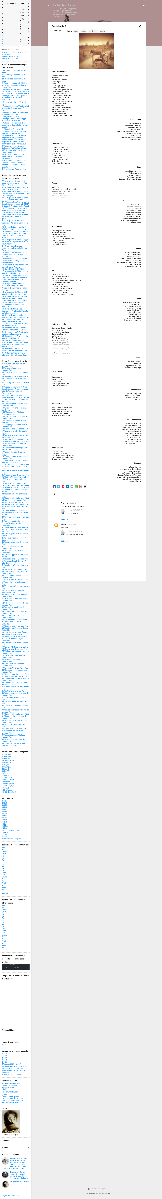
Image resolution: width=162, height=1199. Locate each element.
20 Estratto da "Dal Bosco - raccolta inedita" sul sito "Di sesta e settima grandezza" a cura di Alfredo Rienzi (15, 91)
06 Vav (4, 811)
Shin (3, 889)
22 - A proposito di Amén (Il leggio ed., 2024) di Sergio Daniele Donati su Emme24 (15, 242)
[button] (140, 26)
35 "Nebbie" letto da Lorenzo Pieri (15, 502)
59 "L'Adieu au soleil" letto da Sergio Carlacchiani (13, 591)
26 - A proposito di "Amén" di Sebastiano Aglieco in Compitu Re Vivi (15, 223)
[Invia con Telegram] (72, 487)
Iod (3, 866)
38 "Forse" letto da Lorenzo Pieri (14, 511)
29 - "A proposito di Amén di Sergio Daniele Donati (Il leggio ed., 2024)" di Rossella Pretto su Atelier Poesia (16, 204)
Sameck (5, 877)
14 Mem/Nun (7, 782)
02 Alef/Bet (6, 756)
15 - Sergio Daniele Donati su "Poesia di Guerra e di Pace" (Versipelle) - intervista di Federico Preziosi (15, 287)
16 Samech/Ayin (8, 786)
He (3, 856)
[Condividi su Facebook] (54, 487)
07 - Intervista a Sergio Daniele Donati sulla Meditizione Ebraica (14, 329)
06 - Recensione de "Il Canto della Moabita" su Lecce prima (15, 333)
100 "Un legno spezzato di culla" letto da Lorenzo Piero (14, 421)
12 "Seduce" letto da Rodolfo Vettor (15, 429)
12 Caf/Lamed (7, 777)
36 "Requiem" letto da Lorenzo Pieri (15, 504)
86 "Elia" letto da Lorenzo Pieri (13, 691)
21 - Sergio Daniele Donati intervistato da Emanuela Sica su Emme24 (14, 248)
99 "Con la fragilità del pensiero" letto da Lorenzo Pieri (14, 744)
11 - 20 (4, 1056)
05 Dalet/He (6, 763)
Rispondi (64, 520)
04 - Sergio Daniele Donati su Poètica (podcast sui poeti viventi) (15, 341)
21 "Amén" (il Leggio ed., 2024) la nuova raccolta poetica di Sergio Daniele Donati (14, 85)
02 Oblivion (6, 54)
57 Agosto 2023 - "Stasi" (11, 1064)
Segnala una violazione (10, 1196)
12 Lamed (5, 824)
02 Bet (4, 803)
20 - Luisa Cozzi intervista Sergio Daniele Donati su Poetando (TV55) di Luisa (15, 254)
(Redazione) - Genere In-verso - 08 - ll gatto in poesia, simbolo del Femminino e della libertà (19, 1175)
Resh (4, 887)
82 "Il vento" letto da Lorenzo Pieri (15, 676)
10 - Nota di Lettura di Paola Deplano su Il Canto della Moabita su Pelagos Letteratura (15, 311)
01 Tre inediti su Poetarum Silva (14, 169)
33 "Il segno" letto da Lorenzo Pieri (15, 498)
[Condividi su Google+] (63, 487)
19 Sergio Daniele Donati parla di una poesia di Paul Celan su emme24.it (14, 98)
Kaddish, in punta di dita (11, 1086)
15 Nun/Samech (8, 784)
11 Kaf (4, 822)
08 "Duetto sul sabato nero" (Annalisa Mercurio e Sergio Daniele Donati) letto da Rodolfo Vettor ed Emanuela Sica (15, 398)
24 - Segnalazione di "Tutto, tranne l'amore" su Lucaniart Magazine (15, 232)
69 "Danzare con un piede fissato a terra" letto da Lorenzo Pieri (15, 633)
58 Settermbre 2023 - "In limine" (14, 1066)
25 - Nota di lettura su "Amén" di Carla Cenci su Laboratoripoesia (14, 228)
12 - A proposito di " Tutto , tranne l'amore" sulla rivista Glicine (14, 301)
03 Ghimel (5, 805)
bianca (63, 524)
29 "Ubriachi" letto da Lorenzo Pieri (15, 485)
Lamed (4, 871)
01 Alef (4, 801)
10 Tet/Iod (6, 773)
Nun (3, 875)
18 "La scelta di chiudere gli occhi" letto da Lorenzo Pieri (15, 449)
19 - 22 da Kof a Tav (9, 792)
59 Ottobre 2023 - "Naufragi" (13, 1068)
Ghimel (4, 852)
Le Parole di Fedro (64, 5)
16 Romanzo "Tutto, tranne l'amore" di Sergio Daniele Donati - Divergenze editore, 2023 (15, 114)
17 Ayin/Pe (6, 788)
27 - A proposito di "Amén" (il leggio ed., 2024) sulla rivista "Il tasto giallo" (15, 216)
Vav (3, 858)
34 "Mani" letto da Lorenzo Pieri (14, 500)
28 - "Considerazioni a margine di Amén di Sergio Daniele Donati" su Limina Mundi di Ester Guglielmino (15, 210)
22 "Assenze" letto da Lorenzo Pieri (15, 464)
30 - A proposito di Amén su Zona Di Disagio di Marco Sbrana (15, 199)
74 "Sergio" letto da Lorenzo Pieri (14, 649)
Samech (5, 935)
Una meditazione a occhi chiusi (13, 1100)
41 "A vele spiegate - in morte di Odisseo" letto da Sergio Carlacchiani (14, 523)
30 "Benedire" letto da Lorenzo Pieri (15, 488)
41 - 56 (4, 1062)
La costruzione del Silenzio (12, 1098)
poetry (102, 31)
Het (3, 862)
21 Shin (4, 834)
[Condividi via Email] (80, 487)
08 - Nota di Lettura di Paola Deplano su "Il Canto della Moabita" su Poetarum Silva (15, 323)
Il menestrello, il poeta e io (19, 1182)
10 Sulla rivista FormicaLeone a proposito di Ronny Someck (14, 136)
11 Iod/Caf (6, 775)
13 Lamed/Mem (8, 779)
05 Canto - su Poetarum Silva (13, 154)
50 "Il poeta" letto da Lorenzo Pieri (15, 559)
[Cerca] (144, 6)
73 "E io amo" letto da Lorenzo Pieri (15, 647)
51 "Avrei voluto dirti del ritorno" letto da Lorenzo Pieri (14, 562)
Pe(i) (4, 881)
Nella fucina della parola (11, 1083)
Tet (3, 864)
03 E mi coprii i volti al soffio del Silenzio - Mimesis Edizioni (14, 162)
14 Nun (4, 828)
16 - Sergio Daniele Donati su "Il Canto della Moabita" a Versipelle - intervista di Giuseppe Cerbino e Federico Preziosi (15, 278)
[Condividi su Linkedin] (67, 487)
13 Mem (5, 826)
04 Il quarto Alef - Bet (10, 59)
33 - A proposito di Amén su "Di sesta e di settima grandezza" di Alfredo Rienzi (14, 183)
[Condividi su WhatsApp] (76, 487)
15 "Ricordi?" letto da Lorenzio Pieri (15, 439)
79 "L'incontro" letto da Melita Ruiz (15, 668)
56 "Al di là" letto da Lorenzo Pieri (14, 580)
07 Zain (4, 813)
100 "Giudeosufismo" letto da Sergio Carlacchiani (13, 413)
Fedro (69, 510)
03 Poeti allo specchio (10, 56)
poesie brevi (93, 31)
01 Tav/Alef (6, 754)
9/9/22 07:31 (73, 503)
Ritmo (4, 1090)
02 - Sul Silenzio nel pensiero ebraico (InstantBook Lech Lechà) (15, 350)
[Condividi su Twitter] (58, 487)
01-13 (4, 1045)
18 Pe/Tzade (7, 790)
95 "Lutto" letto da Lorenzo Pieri (14, 729)
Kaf (3, 868)
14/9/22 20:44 (77, 510)
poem (76, 31)
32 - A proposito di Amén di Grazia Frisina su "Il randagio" (15, 188)
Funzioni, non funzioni (10, 1092)
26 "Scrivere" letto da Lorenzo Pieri (15, 477)
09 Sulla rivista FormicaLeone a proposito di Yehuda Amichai (14, 141)
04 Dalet (5, 807)
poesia (83, 31)
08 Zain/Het (6, 769)
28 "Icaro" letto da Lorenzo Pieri (14, 483)
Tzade (4, 883)
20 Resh (5, 832)
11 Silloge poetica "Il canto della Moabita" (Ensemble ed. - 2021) (14, 132)
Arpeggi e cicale (8, 1088)
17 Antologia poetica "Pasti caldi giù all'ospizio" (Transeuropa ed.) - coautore (16, 108)
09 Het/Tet (6, 771)
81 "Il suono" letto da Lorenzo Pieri (15, 674)
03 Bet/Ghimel (7, 759)
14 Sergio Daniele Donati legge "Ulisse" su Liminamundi (14, 120)
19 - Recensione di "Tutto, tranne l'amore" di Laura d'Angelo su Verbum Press (14, 261)
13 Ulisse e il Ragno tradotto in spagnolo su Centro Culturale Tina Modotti (15, 125)
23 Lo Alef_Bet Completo (11, 839)
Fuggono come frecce (10, 1096)
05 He (4, 809)
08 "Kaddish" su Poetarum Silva (14, 144)
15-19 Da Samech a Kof (11, 830)
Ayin (3, 879)
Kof (3, 885)
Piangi (4, 1094)
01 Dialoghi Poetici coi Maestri (14, 52)
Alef (3, 847)
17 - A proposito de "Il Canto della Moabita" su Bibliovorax (15, 272)
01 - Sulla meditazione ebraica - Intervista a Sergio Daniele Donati (15, 354)
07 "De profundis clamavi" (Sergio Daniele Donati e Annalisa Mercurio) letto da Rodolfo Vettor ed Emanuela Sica (15, 390)
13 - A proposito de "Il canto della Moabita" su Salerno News (15, 297)
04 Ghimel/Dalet (8, 761)
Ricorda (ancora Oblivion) (11, 1102)
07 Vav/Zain (6, 767)
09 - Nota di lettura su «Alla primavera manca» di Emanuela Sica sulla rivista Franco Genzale (15, 317)
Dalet (4, 854)
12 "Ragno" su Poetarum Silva (13, 129)
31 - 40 (4, 1060)
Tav (3, 892)
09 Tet (4, 818)
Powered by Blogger (98, 1189)
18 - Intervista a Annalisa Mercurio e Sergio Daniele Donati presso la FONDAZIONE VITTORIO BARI (16, 267)
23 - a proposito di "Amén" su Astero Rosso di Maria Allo (13, 236)
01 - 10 (4, 1054)
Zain (3, 860)
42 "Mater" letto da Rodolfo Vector (15, 527)
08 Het (4, 816)
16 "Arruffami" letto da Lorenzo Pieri (16, 441)
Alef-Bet (5, 894)
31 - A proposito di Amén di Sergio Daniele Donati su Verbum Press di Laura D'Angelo (15, 193)
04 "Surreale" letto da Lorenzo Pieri (15, 376)
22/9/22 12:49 (77, 531)
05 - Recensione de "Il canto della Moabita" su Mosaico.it (15, 337)
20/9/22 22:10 (71, 524)
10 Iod (4, 820)
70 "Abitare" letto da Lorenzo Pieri (15, 636)
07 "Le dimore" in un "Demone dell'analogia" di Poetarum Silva (14, 147)
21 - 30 (4, 1058)
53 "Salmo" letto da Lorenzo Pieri (14, 569)
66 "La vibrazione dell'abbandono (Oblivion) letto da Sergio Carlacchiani (14, 622)
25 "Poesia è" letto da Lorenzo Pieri (15, 475)
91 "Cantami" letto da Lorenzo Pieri (15, 714)
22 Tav (4, 837)
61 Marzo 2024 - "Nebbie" (12, 1075)
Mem (4, 873)
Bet (3, 850)
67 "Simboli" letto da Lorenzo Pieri (15, 626)
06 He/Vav (6, 765)
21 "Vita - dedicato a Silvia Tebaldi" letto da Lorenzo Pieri (15, 461)
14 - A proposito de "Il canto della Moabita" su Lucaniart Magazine (15, 293)
